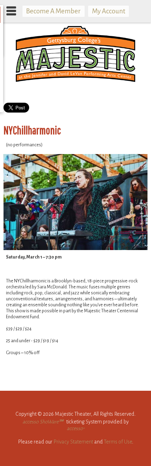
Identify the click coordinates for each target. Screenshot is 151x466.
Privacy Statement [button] (73, 442)
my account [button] (108, 11)
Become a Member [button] (53, 11)
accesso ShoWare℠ (42, 421)
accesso (75, 428)
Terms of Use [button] (118, 442)
